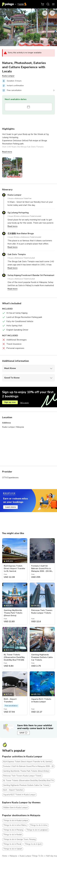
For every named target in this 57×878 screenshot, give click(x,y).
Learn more (10, 507)
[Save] (24, 541)
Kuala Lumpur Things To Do (31, 856)
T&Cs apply (24, 403)
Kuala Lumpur (8, 76)
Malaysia (13, 856)
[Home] (14, 4)
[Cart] (42, 4)
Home (4, 856)
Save (21, 733)
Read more (7, 152)
